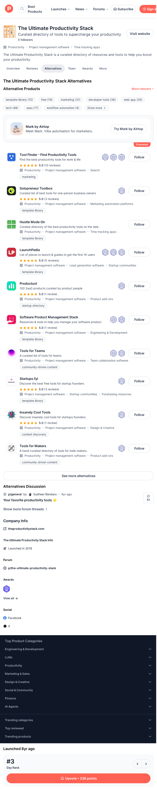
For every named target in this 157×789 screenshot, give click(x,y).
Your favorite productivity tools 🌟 (30, 500)
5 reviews (51, 260)
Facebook (14, 618)
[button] (103, 68)
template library (19, 99)
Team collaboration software (109, 360)
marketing (70, 99)
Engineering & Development (108, 332)
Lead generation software (87, 265)
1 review (50, 294)
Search (95, 170)
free (47, 99)
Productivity (16, 47)
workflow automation (63, 108)
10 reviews (52, 165)
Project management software (49, 47)
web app (133, 99)
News (79, 9)
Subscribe (125, 9)
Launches (58, 9)
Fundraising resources (116, 394)
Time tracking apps (87, 47)
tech (12, 108)
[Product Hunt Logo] (9, 9)
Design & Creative (102, 427)
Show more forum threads (23, 509)
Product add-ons (101, 299)
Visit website (140, 34)
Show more (94, 108)
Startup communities (122, 265)
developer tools (102, 99)
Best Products (35, 9)
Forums (99, 9)
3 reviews (51, 199)
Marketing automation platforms (111, 204)
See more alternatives (78, 476)
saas (32, 108)
